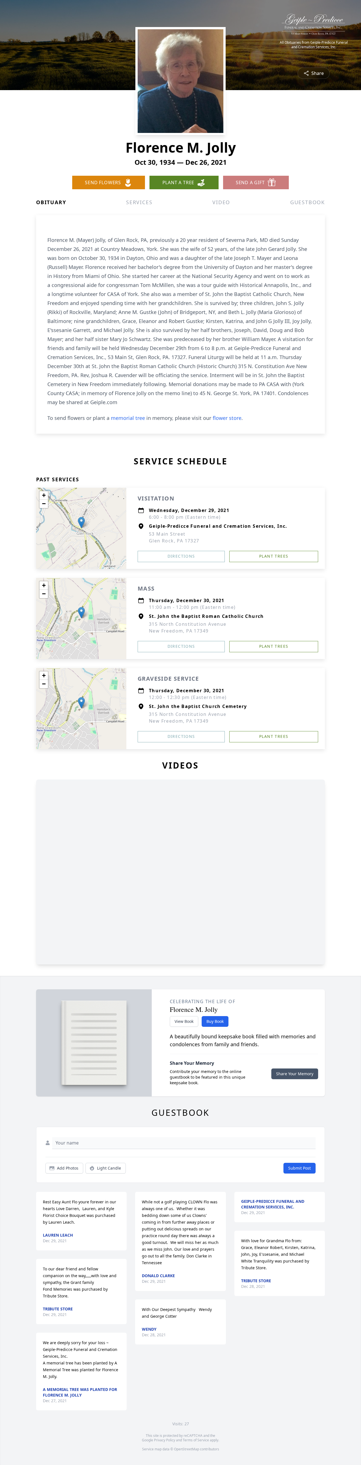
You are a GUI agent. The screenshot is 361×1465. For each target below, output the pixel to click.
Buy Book (215, 1021)
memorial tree (128, 418)
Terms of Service (196, 1440)
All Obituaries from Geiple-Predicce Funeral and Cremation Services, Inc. (314, 44)
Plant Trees (273, 556)
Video (221, 202)
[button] (81, 522)
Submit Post (299, 1168)
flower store (227, 418)
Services (139, 202)
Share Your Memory (294, 1073)
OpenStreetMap (186, 1449)
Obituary (51, 202)
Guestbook (307, 202)
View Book (184, 1021)
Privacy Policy (164, 1440)
